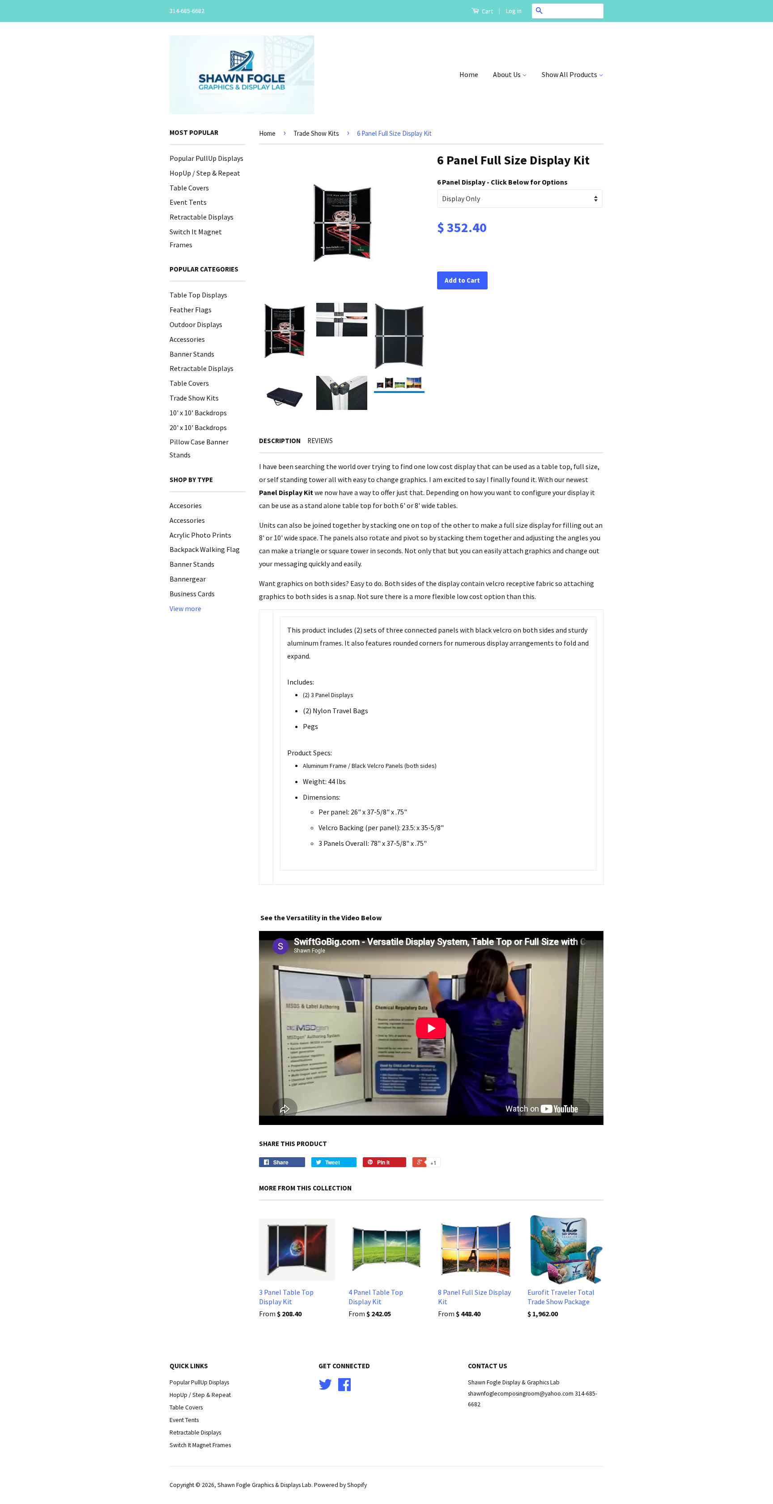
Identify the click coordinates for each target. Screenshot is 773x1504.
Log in (514, 11)
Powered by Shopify (340, 1485)
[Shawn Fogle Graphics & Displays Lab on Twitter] (325, 1388)
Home (468, 74)
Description (280, 440)
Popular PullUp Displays (206, 158)
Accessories (187, 339)
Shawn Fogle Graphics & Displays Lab (264, 1485)
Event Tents (188, 202)
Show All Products (570, 74)
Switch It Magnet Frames (200, 1445)
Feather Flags (191, 309)
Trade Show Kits (194, 397)
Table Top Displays (198, 294)
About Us (507, 74)
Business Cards (192, 593)
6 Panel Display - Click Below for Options (502, 181)
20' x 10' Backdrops (198, 427)
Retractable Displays (202, 216)
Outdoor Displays (196, 324)
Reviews (320, 440)
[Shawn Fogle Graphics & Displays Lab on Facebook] (344, 1388)
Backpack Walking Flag (205, 549)
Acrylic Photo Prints (200, 534)
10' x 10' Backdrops (198, 412)
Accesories (186, 505)
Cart (486, 11)
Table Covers (189, 187)
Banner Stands (192, 353)
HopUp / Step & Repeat (205, 172)
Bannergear (188, 578)
